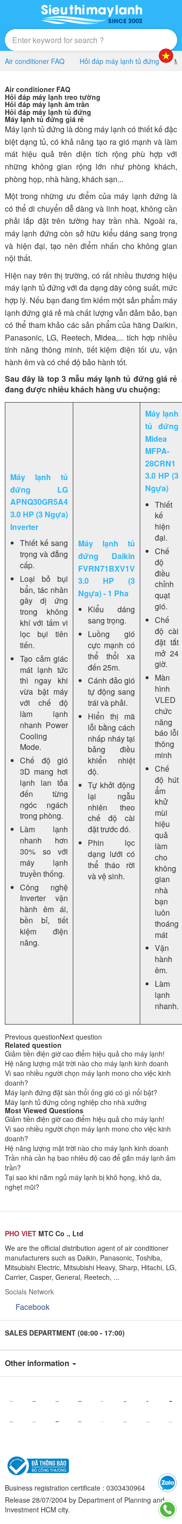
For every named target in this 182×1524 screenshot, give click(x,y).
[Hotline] (167, 1509)
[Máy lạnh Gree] (147, 1421)
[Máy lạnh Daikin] (11, 1401)
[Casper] (102, 1401)
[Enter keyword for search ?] (147, 40)
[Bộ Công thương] (37, 1465)
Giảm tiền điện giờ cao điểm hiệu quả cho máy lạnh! (85, 1053)
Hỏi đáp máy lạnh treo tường (52, 97)
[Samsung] (57, 1421)
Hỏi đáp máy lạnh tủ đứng (48, 112)
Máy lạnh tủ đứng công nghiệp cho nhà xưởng (76, 1102)
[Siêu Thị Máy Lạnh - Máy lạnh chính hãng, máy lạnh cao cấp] (91, 14)
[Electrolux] (125, 1421)
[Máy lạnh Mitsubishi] (57, 1401)
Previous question (32, 1037)
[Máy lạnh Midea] (102, 1421)
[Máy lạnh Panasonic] (34, 1401)
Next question (81, 1037)
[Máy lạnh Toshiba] (80, 1401)
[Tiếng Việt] (166, 55)
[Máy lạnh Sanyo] (80, 1421)
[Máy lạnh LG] (147, 1401)
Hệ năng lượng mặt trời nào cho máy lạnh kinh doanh (86, 1063)
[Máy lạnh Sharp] (34, 1421)
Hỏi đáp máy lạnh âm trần (47, 104)
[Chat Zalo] (167, 1483)
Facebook (33, 1307)
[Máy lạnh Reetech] (170, 1401)
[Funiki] (170, 1421)
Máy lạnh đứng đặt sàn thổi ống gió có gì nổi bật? (81, 1092)
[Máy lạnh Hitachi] (11, 1421)
